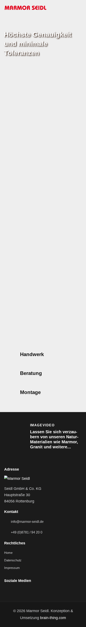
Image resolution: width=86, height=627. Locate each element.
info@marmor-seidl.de (27, 521)
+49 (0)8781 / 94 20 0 (26, 532)
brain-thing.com (53, 618)
